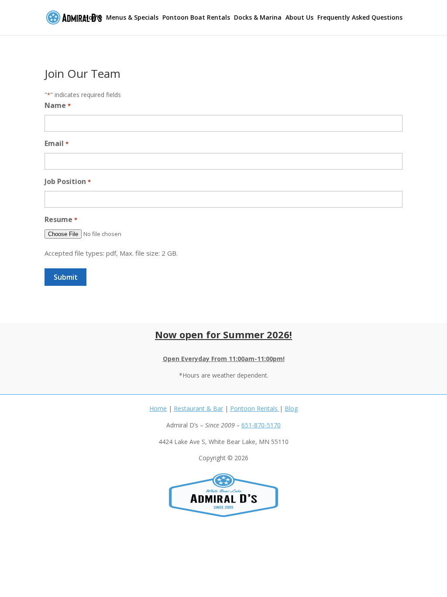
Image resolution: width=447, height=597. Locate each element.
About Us (299, 17)
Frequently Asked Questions (359, 17)
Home (93, 17)
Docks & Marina (258, 17)
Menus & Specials (132, 17)
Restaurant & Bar (198, 408)
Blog (291, 408)
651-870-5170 (261, 425)
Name (57, 105)
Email (56, 143)
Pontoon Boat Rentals (196, 17)
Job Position (67, 181)
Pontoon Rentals (254, 408)
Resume (61, 219)
